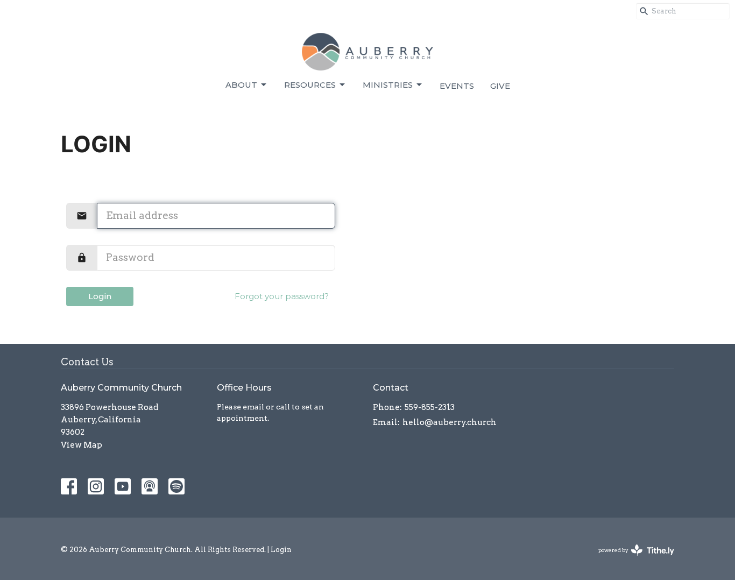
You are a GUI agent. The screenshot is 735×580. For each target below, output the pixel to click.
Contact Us (87, 361)
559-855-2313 (430, 407)
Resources (310, 85)
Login (99, 296)
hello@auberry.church (449, 422)
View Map (81, 445)
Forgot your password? (282, 296)
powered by (630, 559)
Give (500, 86)
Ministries (388, 85)
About (241, 85)
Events (457, 86)
